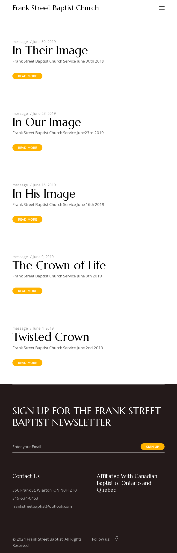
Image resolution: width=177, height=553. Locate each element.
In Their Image (50, 50)
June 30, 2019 (44, 41)
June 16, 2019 (44, 184)
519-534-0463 (25, 498)
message (20, 41)
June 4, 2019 (43, 328)
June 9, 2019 (43, 256)
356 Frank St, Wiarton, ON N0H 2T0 (44, 490)
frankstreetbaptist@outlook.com (42, 506)
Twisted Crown (50, 337)
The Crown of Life (59, 265)
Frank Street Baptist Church (55, 7)
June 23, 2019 (44, 113)
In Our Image (46, 122)
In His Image (44, 193)
